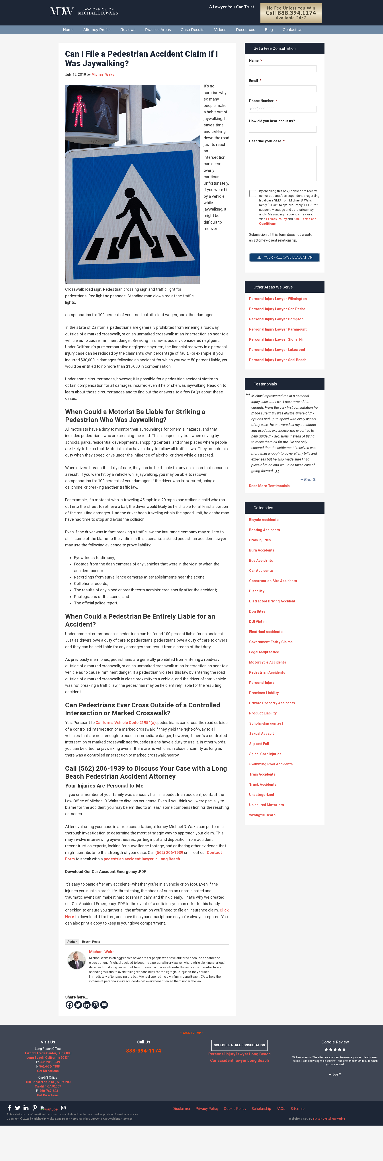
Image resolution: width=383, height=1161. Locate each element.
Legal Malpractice (264, 652)
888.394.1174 (297, 13)
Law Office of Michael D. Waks (89, 11)
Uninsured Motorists (266, 805)
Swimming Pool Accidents (271, 764)
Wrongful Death (262, 815)
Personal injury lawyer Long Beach (239, 1054)
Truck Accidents (263, 784)
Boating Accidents (264, 530)
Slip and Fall (259, 744)
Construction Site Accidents (273, 581)
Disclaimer (181, 1109)
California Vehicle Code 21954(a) (126, 722)
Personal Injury (261, 683)
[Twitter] (78, 1005)
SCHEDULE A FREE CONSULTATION (239, 1045)
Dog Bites (257, 611)
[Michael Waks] (77, 967)
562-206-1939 (49, 1062)
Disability (256, 591)
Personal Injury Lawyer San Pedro (277, 309)
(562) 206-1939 (169, 852)
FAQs (280, 1109)
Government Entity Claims (271, 642)
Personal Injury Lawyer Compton (276, 319)
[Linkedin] (87, 1005)
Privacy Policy (276, 219)
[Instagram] (95, 1005)
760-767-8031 (49, 1091)
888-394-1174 (143, 1051)
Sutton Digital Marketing (329, 1118)
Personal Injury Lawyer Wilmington (278, 299)
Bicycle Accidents (264, 520)
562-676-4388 (49, 1066)
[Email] (104, 1005)
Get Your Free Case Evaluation (285, 257)
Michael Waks (102, 951)
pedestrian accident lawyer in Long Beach (142, 859)
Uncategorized (261, 795)
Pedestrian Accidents (267, 672)
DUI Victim (257, 621)
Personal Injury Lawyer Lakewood (277, 350)
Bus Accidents (261, 560)
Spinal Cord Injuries (265, 754)
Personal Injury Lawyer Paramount (278, 329)
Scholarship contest (266, 723)
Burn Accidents (262, 550)
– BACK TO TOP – (191, 1032)
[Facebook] (69, 1005)
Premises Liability (264, 693)
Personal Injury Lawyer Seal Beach (277, 360)
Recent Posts (91, 941)
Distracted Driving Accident (272, 601)
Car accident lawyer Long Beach (239, 1060)
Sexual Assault (261, 733)
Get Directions (48, 1071)
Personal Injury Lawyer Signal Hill (276, 339)
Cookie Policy (235, 1109)
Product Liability (263, 713)
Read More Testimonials (269, 486)
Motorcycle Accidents (267, 662)
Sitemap (298, 1109)
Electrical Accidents (266, 632)
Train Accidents (262, 774)
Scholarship (261, 1109)
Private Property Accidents (272, 703)
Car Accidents (261, 571)
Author (72, 941)
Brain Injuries (260, 540)
